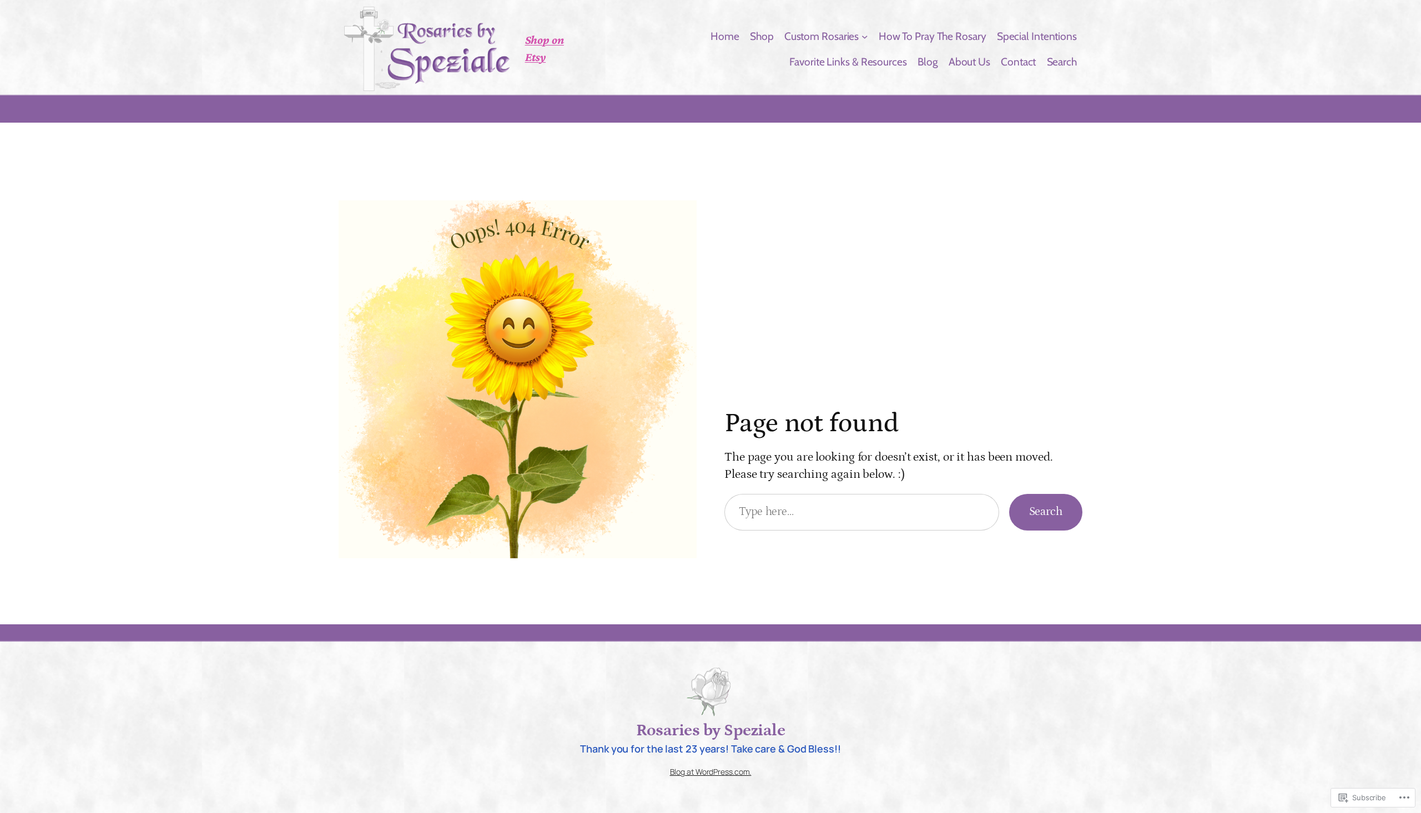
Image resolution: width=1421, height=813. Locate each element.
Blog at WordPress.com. (711, 771)
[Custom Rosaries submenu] (864, 36)
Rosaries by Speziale (710, 730)
